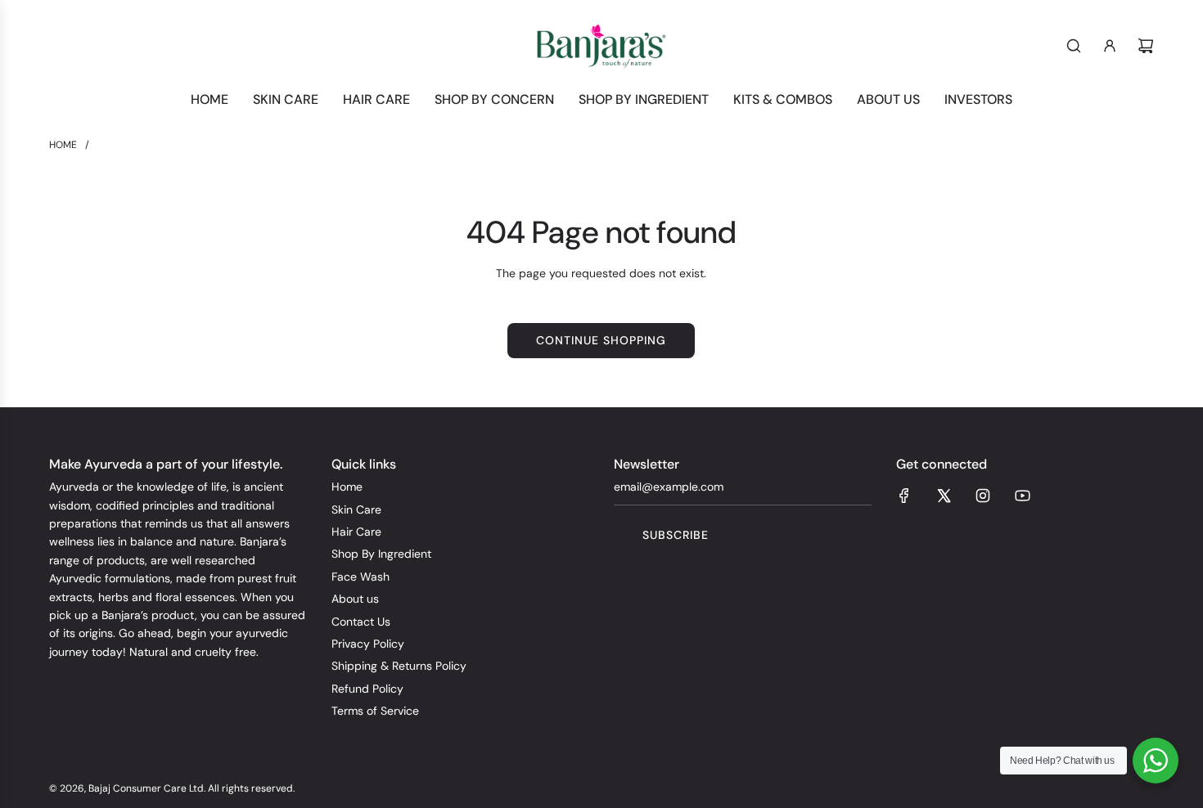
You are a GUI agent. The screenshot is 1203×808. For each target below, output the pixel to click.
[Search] (1074, 46)
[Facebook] (904, 496)
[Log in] (1110, 46)
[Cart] (1146, 46)
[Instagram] (983, 496)
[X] (944, 496)
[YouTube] (1022, 496)
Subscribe (675, 534)
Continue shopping (601, 340)
